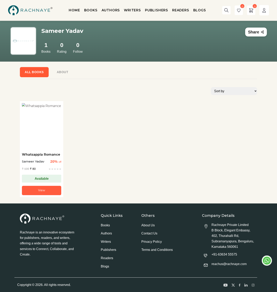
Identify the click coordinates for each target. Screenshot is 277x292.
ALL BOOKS (34, 72)
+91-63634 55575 (224, 254)
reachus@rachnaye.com (229, 264)
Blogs (105, 266)
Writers (106, 241)
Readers (107, 258)
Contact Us (149, 233)
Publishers (108, 249)
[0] (239, 10)
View (41, 190)
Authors (106, 233)
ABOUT (62, 72)
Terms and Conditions (157, 249)
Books (105, 225)
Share (253, 32)
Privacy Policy (151, 241)
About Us (148, 225)
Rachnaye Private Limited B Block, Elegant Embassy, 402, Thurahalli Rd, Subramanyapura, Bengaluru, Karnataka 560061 (233, 236)
